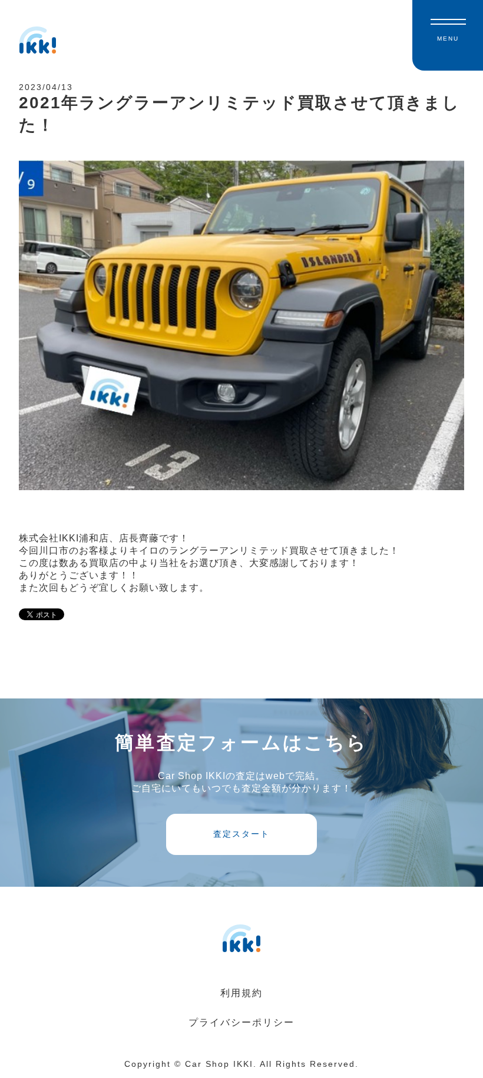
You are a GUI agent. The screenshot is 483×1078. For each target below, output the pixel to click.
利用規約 (241, 993)
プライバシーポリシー (241, 1022)
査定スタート (241, 834)
